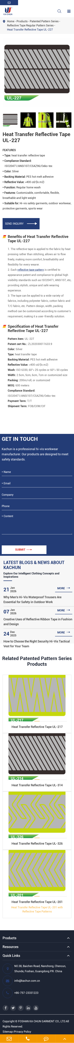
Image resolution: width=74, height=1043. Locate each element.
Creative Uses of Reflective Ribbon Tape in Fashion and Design (37, 621)
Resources (10, 947)
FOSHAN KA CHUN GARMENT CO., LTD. (42, 1021)
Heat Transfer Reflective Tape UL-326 (37, 843)
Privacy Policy (22, 1031)
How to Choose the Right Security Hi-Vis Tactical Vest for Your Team (36, 644)
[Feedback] (46, 1038)
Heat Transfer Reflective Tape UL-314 (37, 785)
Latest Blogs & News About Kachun (33, 565)
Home (10, 21)
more (63, 588)
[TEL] (28, 1038)
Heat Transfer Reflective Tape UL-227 (30, 29)
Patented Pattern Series (44, 21)
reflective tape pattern (30, 269)
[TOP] (65, 1038)
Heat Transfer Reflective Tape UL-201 (37, 902)
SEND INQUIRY (21, 223)
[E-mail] (9, 1038)
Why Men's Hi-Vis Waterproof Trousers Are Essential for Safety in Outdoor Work (32, 599)
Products (22, 21)
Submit (23, 549)
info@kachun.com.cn (27, 980)
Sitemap (8, 1031)
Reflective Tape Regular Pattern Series (30, 25)
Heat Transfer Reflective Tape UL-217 (37, 727)
